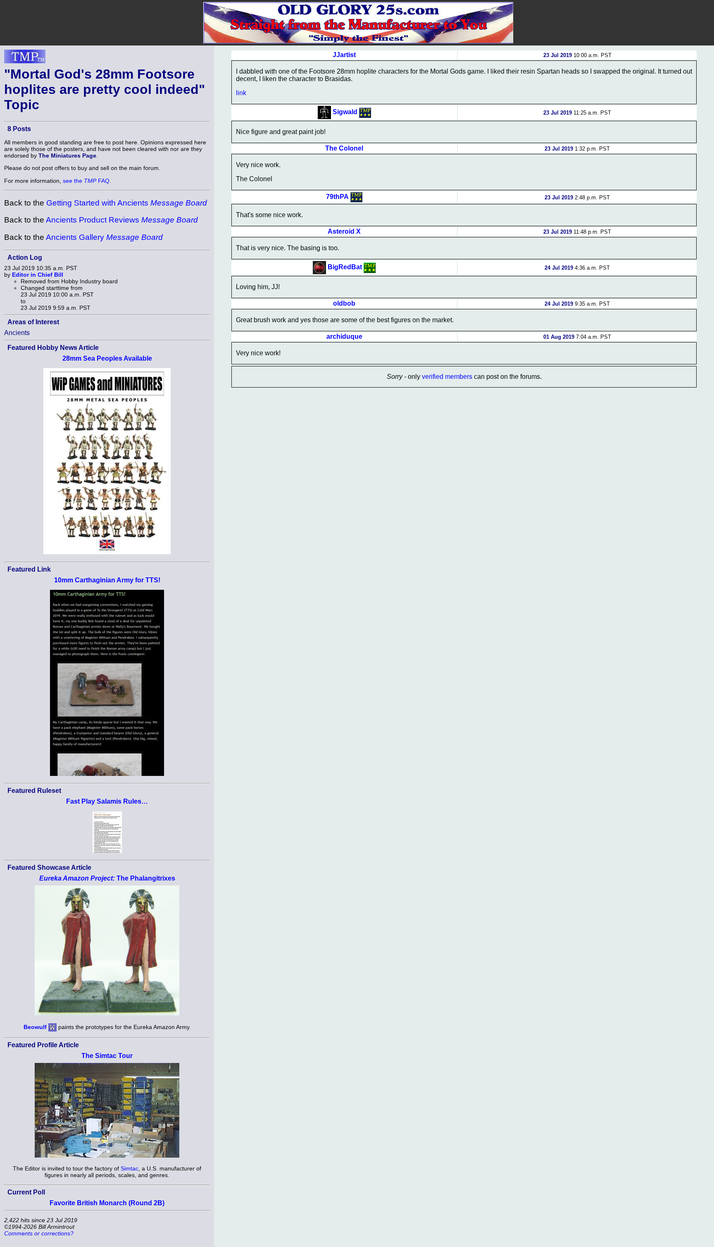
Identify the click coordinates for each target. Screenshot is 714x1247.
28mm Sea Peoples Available (107, 358)
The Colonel (344, 148)
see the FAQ (86, 180)
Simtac (129, 1168)
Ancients (17, 332)
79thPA (337, 196)
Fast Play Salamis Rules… (107, 801)
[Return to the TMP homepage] (24, 58)
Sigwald (345, 111)
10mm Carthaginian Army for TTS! (107, 580)
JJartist (344, 54)
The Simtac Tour (107, 1055)
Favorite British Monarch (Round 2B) (107, 1202)
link (241, 92)
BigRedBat (345, 266)
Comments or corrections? (39, 1233)
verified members (447, 376)
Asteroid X (344, 231)
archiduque (344, 336)
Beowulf (35, 1026)
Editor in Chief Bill (37, 274)
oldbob (344, 303)
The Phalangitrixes (107, 878)
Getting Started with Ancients (126, 203)
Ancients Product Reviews (122, 219)
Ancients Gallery (104, 237)
